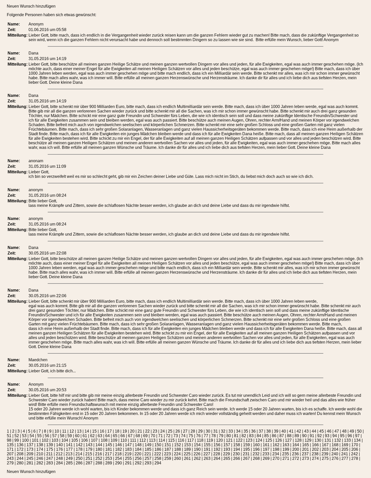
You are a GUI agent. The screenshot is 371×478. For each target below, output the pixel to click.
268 (256, 458)
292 (138, 463)
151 (167, 445)
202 (315, 449)
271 (285, 458)
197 (266, 449)
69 (145, 436)
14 (87, 431)
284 (59, 463)
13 (79, 431)
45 (321, 431)
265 (226, 458)
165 (305, 445)
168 (335, 445)
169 (344, 445)
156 (217, 445)
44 (314, 431)
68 (138, 436)
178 (79, 449)
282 (39, 463)
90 (304, 436)
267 (246, 458)
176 (59, 449)
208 (20, 454)
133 (347, 440)
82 (244, 436)
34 (238, 431)
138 (39, 445)
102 (45, 440)
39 (276, 431)
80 (228, 436)
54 (32, 436)
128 (298, 440)
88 (289, 436)
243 (10, 458)
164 (295, 445)
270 (276, 458)
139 (49, 445)
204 (335, 449)
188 (177, 449)
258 (157, 458)
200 (295, 449)
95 (342, 436)
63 (100, 436)
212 (59, 454)
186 (157, 449)
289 (108, 463)
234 (275, 454)
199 (285, 449)
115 (171, 440)
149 (148, 445)
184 (138, 449)
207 (10, 454)
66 (122, 436)
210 (39, 454)
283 (49, 463)
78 (213, 436)
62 (92, 436)
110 (123, 440)
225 (187, 454)
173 (29, 449)
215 (88, 454)
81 (236, 436)
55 (39, 436)
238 (315, 454)
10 (57, 431)
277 (344, 458)
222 (157, 454)
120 (219, 440)
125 (268, 440)
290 (118, 463)
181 (108, 449)
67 (130, 436)
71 (160, 436)
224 (177, 454)
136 (20, 445)
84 (259, 436)
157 (226, 445)
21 (140, 431)
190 (197, 449)
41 (291, 431)
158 (236, 445)
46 (329, 431)
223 (167, 454)
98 (9, 440)
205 (344, 449)
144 (98, 445)
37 (261, 431)
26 (177, 431)
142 (79, 445)
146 (118, 445)
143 (89, 445)
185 (148, 449)
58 (62, 436)
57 (54, 436)
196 (256, 449)
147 (128, 445)
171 (10, 449)
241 (344, 454)
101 (35, 440)
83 (251, 436)
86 (274, 436)
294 (157, 463)
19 (124, 431)
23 (155, 431)
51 (9, 436)
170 (354, 445)
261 (187, 458)
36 (253, 431)
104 (64, 440)
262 (197, 458)
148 (138, 445)
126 (278, 440)
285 (69, 463)
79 (221, 436)
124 (258, 440)
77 (206, 436)
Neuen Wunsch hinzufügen (31, 6)
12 (71, 431)
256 (138, 458)
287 (89, 463)
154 (197, 445)
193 (226, 449)
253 (108, 458)
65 (115, 436)
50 (359, 431)
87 (281, 436)
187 (167, 449)
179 (89, 449)
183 (128, 449)
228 (216, 454)
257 (148, 458)
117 (190, 440)
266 (236, 458)
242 (354, 454)
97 (357, 436)
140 (59, 445)
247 (49, 458)
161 (266, 445)
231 (246, 454)
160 (256, 445)
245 (29, 458)
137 (29, 445)
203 (325, 449)
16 (102, 431)
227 (206, 454)
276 (335, 458)
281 (29, 463)
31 (215, 431)
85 (266, 436)
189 (187, 449)
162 (276, 445)
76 (198, 436)
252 (98, 458)
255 (128, 458)
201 (305, 449)
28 (193, 431)
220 (138, 454)
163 (285, 445)
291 (128, 463)
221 (147, 454)
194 (236, 449)
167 (325, 445)
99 (16, 440)
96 (350, 436)
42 (299, 431)
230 (236, 454)
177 (69, 449)
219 (128, 454)
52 (16, 436)
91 (312, 436)
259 (167, 458)
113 (152, 440)
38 (268, 431)
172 (20, 449)
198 (276, 449)
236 (295, 454)
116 (181, 440)
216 (98, 454)
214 (78, 454)
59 (69, 436)
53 (24, 436)
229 (226, 454)
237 (305, 454)
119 (209, 440)
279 (10, 463)
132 (337, 440)
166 (315, 445)
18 (117, 431)
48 (344, 431)
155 (207, 445)
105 (74, 440)
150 (157, 445)
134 (357, 440)
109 (114, 440)
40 (283, 431)
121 (229, 440)
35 (246, 431)
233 (265, 454)
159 (246, 445)
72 (168, 436)
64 (107, 436)
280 (20, 463)
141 (69, 445)
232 (256, 454)
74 (183, 436)
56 (47, 436)
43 (306, 431)
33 (230, 431)
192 (217, 449)
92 (319, 436)
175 (49, 449)
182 (118, 449)
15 (94, 431)
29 (200, 431)
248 (59, 458)
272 (295, 458)
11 (64, 431)
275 (325, 458)
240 (334, 454)
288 (98, 463)
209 (29, 454)
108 (104, 440)
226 (197, 454)
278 (354, 458)
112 (142, 440)
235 (285, 454)
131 (327, 440)
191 (207, 449)
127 (288, 440)
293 (148, 463)
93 (327, 436)
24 (162, 431)
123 (249, 440)
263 (207, 458)
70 (153, 436)
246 (39, 458)
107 (94, 440)
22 (147, 431)
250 (79, 458)
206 (354, 449)
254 (118, 458)
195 (246, 449)
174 (39, 449)
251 (89, 458)
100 (25, 440)
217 (108, 454)
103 (54, 440)
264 (217, 458)
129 (308, 440)
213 (69, 454)
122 (239, 440)
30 (208, 431)
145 (108, 445)
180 (98, 449)
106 (84, 440)
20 (132, 431)
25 (170, 431)
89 (297, 436)
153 (187, 445)
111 (133, 440)
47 (336, 431)
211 (49, 454)
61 (85, 436)
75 (191, 436)
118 (200, 440)
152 (177, 445)
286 (79, 463)
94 (334, 436)
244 (20, 458)
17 (109, 431)
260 (177, 458)
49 (352, 431)
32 (223, 431)
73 (175, 436)
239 (325, 454)
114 (161, 440)
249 (69, 458)
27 (185, 431)
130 (317, 440)
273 (305, 458)
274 (315, 458)
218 (118, 454)
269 (266, 458)
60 (77, 436)
